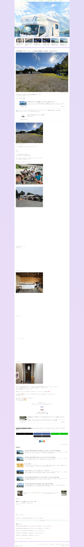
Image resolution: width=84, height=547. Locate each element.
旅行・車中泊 (29, 428)
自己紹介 (63, 544)
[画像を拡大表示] (29, 132)
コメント (18, 504)
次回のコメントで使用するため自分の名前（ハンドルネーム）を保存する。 (30, 518)
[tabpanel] (20, 42)
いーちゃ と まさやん (39, 530)
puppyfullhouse (34, 428)
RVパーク (39, 428)
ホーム (38, 544)
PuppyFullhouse (19, 428)
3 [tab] (43, 47)
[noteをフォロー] (42, 441)
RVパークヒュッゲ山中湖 (45, 428)
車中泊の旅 (18, 429)
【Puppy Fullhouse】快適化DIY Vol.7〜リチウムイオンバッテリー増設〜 (29, 528)
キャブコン (54, 428)
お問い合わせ (67, 544)
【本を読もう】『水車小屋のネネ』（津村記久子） (25, 530)
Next (68, 42)
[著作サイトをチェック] (40, 441)
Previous (15, 42)
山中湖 (64, 428)
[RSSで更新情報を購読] (44, 441)
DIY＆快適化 (51, 544)
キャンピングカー (24, 428)
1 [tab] (40, 47)
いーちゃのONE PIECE (57, 544)
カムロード (50, 428)
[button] (42, 436)
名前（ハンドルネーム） (20, 514)
